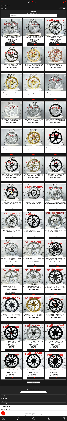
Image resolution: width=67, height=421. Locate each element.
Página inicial (3, 5)
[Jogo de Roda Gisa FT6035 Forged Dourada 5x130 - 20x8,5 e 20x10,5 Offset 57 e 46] (33, 87)
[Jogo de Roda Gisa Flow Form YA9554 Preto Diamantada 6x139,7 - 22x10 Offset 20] (55, 309)
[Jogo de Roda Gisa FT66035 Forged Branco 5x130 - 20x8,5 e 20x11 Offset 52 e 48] (11, 115)
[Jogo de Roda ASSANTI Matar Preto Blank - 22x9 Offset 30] (55, 365)
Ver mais (11, 72)
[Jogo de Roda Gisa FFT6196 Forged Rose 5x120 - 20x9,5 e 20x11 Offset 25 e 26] (55, 60)
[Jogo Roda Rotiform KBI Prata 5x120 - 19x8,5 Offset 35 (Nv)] (33, 337)
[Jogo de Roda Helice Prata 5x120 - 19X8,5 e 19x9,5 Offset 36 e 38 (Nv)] (11, 282)
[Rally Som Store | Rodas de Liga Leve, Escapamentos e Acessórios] (32, 2)
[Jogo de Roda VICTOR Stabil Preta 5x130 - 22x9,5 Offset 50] (11, 365)
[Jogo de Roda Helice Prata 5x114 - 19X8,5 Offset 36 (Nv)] (33, 254)
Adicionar (13, 44)
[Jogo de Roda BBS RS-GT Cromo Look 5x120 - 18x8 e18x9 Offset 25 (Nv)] (11, 226)
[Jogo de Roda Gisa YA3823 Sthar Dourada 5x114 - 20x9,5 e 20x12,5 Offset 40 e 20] (33, 142)
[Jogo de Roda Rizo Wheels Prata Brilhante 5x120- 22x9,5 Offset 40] (11, 254)
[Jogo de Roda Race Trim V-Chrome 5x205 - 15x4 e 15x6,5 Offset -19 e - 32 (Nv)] (33, 198)
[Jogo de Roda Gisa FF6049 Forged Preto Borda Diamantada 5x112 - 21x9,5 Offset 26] (55, 170)
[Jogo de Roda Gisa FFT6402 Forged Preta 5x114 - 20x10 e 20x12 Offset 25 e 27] (55, 142)
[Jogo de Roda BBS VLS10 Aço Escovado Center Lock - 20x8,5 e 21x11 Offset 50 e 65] (33, 32)
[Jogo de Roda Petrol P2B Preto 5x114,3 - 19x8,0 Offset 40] (33, 365)
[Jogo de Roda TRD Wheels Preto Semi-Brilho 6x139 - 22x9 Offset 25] (11, 337)
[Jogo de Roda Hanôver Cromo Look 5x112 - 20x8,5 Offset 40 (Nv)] (55, 32)
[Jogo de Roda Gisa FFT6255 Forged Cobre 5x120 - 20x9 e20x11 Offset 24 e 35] (11, 60)
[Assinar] (56, 15)
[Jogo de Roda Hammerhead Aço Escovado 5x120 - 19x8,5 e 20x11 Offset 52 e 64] (11, 32)
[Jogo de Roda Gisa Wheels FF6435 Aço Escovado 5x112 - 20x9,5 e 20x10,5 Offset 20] (33, 282)
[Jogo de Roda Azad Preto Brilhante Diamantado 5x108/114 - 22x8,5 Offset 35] (55, 254)
